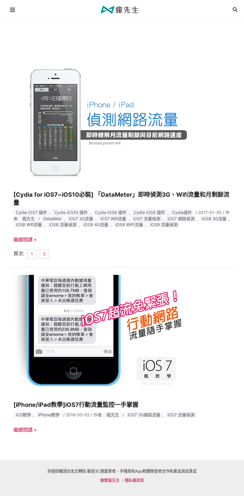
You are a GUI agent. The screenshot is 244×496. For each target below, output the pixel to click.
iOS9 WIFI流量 (129, 224)
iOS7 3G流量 (81, 218)
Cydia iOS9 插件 (149, 212)
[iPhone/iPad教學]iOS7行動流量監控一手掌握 (75, 404)
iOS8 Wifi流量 (29, 224)
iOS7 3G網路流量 (144, 414)
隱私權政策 (134, 480)
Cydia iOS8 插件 (110, 212)
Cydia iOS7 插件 (31, 212)
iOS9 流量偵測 (164, 224)
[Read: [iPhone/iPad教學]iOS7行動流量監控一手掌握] (102, 334)
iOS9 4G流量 (96, 224)
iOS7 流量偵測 (146, 218)
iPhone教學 (49, 414)
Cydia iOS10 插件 (71, 212)
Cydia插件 (182, 212)
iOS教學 (23, 414)
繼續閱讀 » (25, 239)
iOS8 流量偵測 (62, 224)
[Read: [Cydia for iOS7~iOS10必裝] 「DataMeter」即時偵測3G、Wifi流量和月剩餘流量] (102, 124)
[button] (235, 9)
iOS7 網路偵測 (181, 218)
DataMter (52, 218)
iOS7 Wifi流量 (113, 218)
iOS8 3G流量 (214, 218)
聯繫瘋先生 (110, 480)
